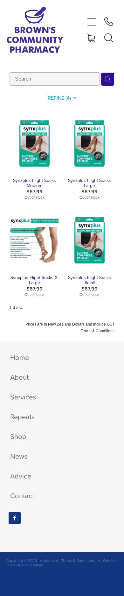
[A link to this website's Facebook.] (15, 518)
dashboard (49, 560)
